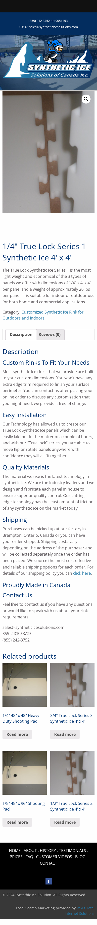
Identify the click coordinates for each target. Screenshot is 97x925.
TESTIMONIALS (72, 850)
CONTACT (48, 863)
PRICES (16, 856)
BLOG (80, 856)
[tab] (21, 334)
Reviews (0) (49, 334)
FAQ (29, 856)
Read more (17, 734)
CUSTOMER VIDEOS (54, 856)
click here (82, 573)
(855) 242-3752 (39, 20)
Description (21, 334)
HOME (15, 850)
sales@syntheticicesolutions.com (53, 27)
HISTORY (48, 850)
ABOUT (30, 850)
